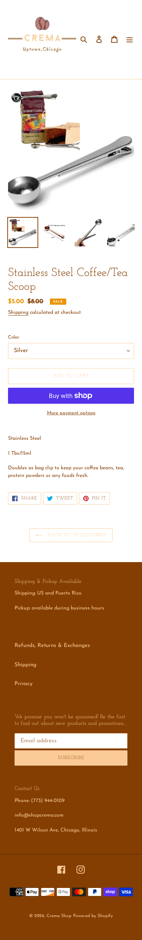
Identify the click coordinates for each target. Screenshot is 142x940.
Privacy (23, 684)
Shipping (18, 312)
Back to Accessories (76, 535)
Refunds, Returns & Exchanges (52, 645)
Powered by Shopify (93, 916)
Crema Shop (59, 916)
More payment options (71, 413)
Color (13, 337)
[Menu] (129, 39)
